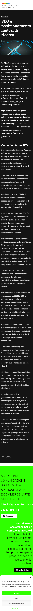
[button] (30, 578)
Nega (16, 598)
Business (4, 16)
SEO (8, 456)
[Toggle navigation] (26, 5)
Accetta (16, 593)
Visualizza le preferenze (16, 603)
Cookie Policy (15, 608)
